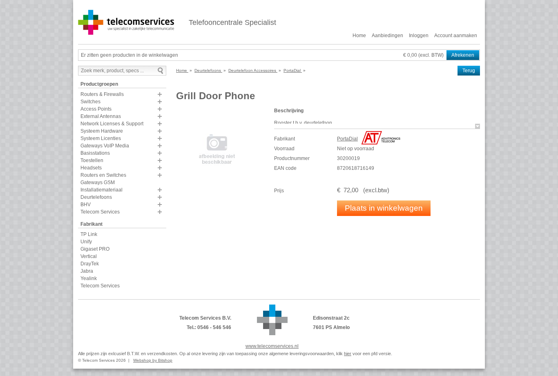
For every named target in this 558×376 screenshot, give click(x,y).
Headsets (91, 168)
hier (347, 353)
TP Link (88, 234)
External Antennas (100, 116)
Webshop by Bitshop (152, 360)
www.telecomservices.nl (272, 346)
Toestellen (91, 160)
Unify (86, 242)
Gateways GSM (97, 182)
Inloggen (419, 35)
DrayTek (89, 264)
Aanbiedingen (387, 35)
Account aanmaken (455, 35)
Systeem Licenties (100, 138)
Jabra (86, 271)
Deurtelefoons (96, 197)
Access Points (96, 109)
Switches (90, 102)
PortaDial (347, 139)
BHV (85, 204)
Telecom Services (100, 212)
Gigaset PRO (94, 249)
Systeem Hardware (101, 131)
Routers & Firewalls (102, 94)
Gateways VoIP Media (104, 146)
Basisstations (95, 153)
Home (359, 35)
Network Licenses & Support (111, 124)
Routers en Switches (103, 175)
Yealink (88, 278)
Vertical (88, 256)
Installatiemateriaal (101, 190)
